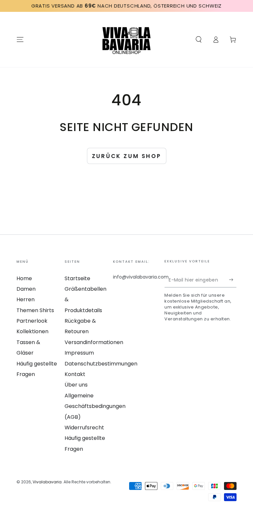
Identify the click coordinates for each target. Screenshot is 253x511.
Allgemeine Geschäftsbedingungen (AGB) (95, 406)
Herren (25, 299)
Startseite (77, 278)
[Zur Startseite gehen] (126, 39)
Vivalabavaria (47, 482)
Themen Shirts (35, 310)
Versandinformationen (94, 342)
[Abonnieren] (233, 280)
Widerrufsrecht (84, 427)
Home (24, 278)
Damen (26, 289)
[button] (198, 39)
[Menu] (20, 39)
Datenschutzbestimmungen (101, 363)
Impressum (79, 353)
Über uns (76, 385)
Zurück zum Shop (126, 156)
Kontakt (75, 374)
